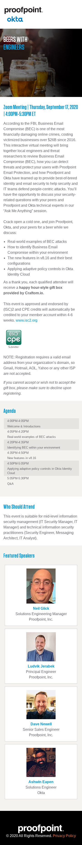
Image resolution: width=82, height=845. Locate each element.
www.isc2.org (26, 320)
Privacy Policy (64, 836)
